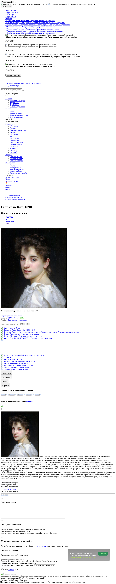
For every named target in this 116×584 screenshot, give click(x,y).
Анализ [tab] (8, 223)
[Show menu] (15, 2)
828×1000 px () (16, 318)
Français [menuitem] (27, 83)
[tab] (9, 217)
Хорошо (103, 553)
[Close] (23, 90)
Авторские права (79, 582)
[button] (11, 10)
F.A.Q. (10, 580)
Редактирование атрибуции (11, 316)
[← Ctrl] (26, 338)
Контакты (23, 580)
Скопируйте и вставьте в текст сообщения (17, 565)
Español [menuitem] (21, 83)
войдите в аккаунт (41, 546)
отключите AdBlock (8, 489)
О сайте (16, 580)
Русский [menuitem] (8, 83)
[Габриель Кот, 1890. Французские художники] (34, 307)
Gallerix (11, 570)
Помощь (4, 580)
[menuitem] (39, 83)
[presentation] (60, 225)
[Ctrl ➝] (22, 355)
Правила (20, 582)
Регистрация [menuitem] (14, 86)
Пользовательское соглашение (36, 582)
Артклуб (11, 120)
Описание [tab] (10, 221)
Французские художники (17, 320)
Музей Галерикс (11, 95)
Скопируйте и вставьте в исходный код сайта (18, 561)
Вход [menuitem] (7, 86)
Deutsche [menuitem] (34, 83)
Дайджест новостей (13, 75)
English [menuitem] (15, 83)
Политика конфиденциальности (60, 582)
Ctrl (22, 324)
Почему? (29, 401)
